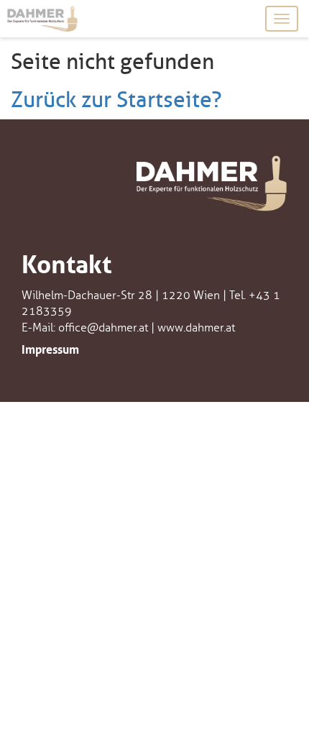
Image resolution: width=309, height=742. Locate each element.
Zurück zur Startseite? (116, 100)
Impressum (50, 348)
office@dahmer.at (103, 328)
